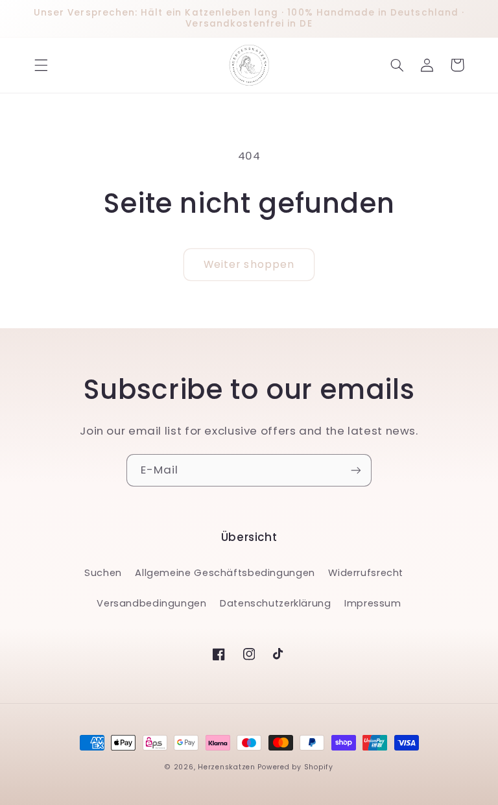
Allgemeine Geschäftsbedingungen (225, 572)
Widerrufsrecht (365, 572)
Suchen (103, 572)
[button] (41, 65)
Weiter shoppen (249, 264)
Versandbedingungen (151, 603)
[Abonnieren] (356, 470)
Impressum (372, 603)
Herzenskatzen (226, 767)
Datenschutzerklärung (275, 603)
